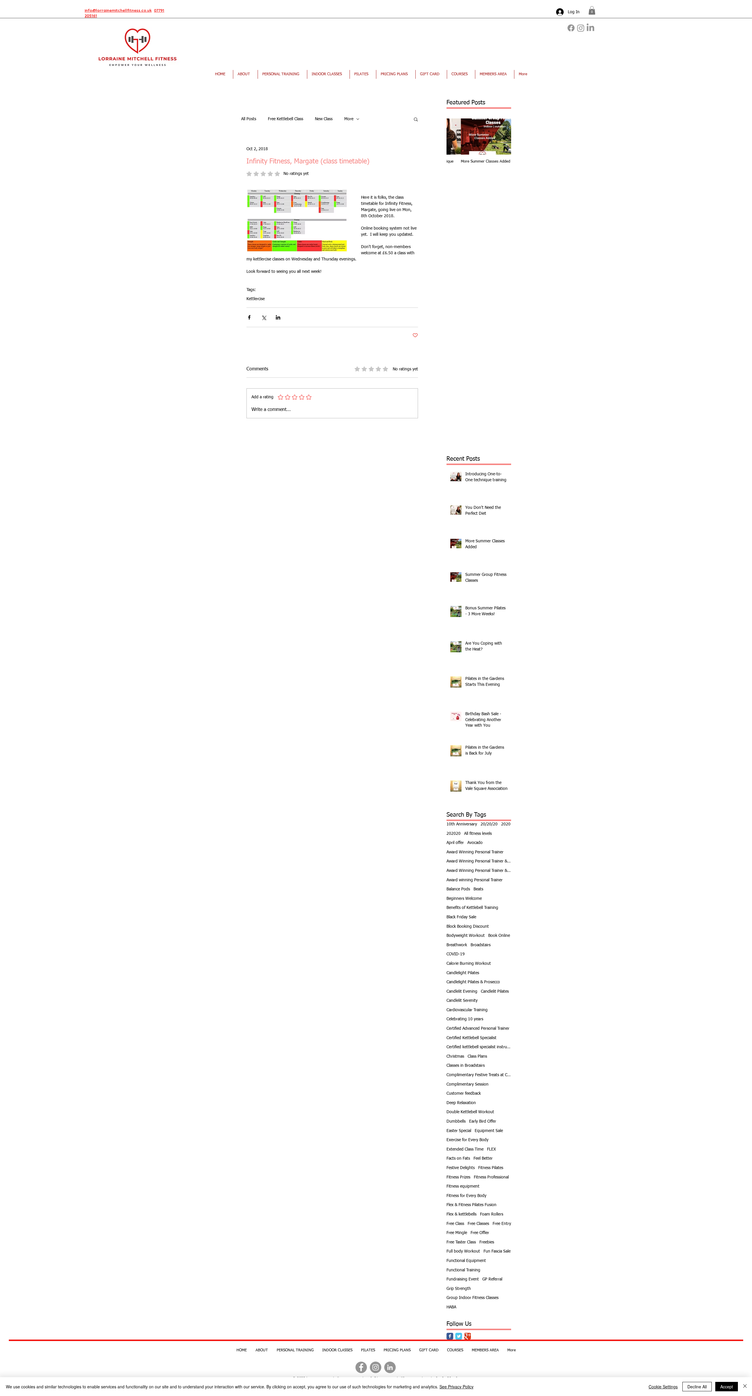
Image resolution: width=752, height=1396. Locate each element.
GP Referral (492, 1279)
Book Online (499, 936)
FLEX (491, 1149)
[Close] (744, 1386)
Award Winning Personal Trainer (474, 852)
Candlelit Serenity (462, 1001)
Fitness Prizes (458, 1177)
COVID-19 (455, 954)
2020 (506, 824)
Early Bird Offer (482, 1121)
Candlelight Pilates (462, 973)
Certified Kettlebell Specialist (471, 1038)
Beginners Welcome (464, 899)
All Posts (248, 119)
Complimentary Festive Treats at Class (478, 1075)
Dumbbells (456, 1121)
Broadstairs (481, 945)
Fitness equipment (462, 1186)
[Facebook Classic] (449, 1336)
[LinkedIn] (590, 28)
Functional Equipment (466, 1261)
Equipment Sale (489, 1131)
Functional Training (463, 1270)
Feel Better (483, 1158)
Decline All (697, 1387)
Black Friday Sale (461, 917)
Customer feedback (463, 1093)
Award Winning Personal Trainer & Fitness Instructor (478, 871)
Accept (726, 1387)
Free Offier (480, 1233)
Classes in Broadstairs (465, 1066)
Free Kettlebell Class (285, 119)
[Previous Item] (456, 136)
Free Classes (478, 1224)
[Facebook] (571, 28)
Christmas (455, 1056)
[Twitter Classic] (458, 1336)
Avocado (475, 843)
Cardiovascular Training (467, 1010)
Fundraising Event (462, 1279)
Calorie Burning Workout (468, 964)
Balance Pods (458, 889)
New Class (324, 119)
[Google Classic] (467, 1336)
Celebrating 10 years (464, 1019)
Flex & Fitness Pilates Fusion (471, 1205)
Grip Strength (458, 1289)
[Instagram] (580, 28)
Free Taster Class (461, 1242)
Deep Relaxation (461, 1103)
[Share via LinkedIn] (278, 317)
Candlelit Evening (461, 991)
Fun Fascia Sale (497, 1251)
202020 (453, 834)
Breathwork (456, 945)
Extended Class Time (465, 1149)
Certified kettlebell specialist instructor (478, 1047)
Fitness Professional (491, 1177)
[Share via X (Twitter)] (263, 317)
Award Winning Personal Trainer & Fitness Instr (478, 861)
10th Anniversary (461, 824)
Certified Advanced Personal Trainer (477, 1028)
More (348, 119)
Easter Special (458, 1131)
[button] (591, 10)
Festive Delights (460, 1168)
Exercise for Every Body (467, 1140)
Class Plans (477, 1056)
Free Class (455, 1224)
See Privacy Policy (456, 1387)
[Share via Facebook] (249, 317)
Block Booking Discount (467, 926)
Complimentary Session (467, 1084)
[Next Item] (501, 136)
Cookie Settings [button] (663, 1387)
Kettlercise (255, 299)
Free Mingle (456, 1233)
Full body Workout (463, 1251)
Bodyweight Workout (465, 936)
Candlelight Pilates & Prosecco (473, 982)
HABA (451, 1307)
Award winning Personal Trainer (474, 880)
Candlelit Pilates (495, 991)
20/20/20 (489, 824)
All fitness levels (478, 834)
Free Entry (502, 1224)
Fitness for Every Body (466, 1196)
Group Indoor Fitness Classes (472, 1298)
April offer (455, 843)
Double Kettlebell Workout (470, 1112)
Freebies (486, 1242)
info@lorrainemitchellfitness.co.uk (118, 10)
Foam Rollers (491, 1214)
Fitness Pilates (490, 1168)
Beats (478, 889)
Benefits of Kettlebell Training (472, 908)
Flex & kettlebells (461, 1214)
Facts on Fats (458, 1158)
